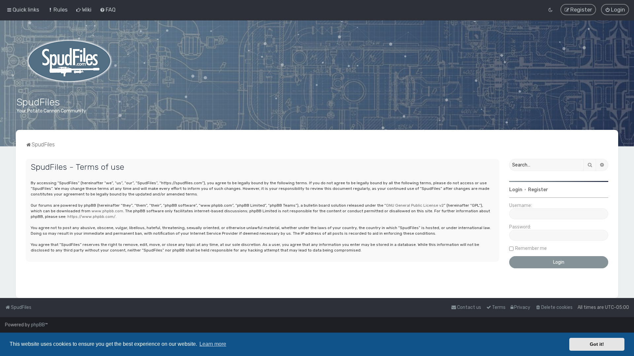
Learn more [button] (212, 344)
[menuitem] (57, 10)
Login (515, 190)
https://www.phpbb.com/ (91, 216)
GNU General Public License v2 (415, 205)
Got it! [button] (597, 344)
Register (538, 190)
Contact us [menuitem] (469, 307)
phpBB (38, 325)
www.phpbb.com (107, 211)
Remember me (531, 248)
